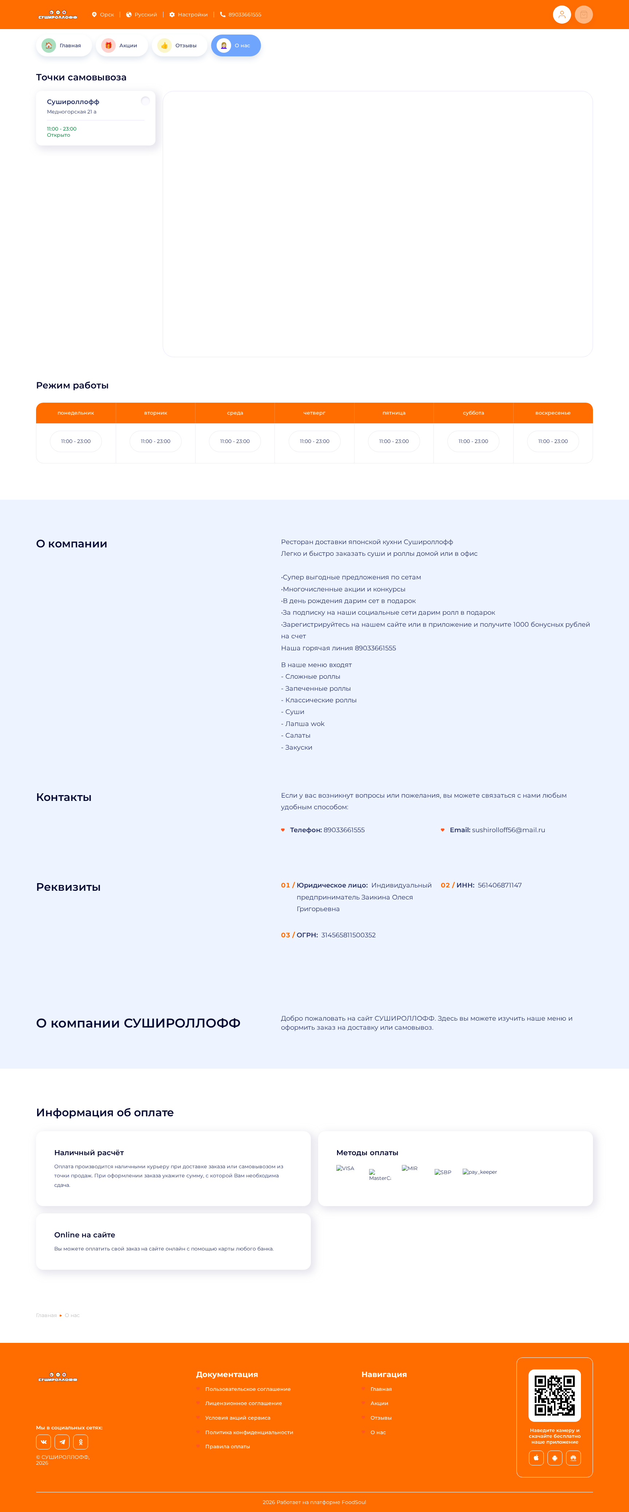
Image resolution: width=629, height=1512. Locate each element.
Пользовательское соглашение (248, 1389)
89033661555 (245, 14)
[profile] (562, 14)
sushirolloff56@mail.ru (508, 830)
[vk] (43, 1442)
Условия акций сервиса (237, 1418)
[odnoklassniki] (80, 1442)
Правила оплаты (227, 1446)
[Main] (58, 15)
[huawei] (573, 1458)
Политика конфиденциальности (249, 1432)
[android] (554, 1458)
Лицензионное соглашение (243, 1403)
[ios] (536, 1458)
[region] (96, 118)
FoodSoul (354, 1502)
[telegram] (62, 1442)
